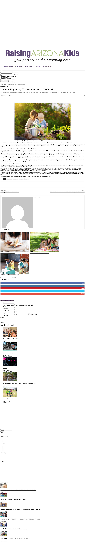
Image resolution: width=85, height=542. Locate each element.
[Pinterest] (11, 98)
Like (83, 283)
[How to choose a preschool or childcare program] (3, 526)
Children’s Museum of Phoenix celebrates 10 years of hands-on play (18, 490)
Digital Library (7, 440)
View (4, 432)
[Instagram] (4, 477)
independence (9, 178)
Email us (5, 467)
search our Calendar (7, 325)
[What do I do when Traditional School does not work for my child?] (3, 535)
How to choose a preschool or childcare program (13, 529)
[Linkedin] (7, 477)
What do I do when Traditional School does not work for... (15, 538)
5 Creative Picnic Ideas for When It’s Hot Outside (39, 253)
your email (14, 79)
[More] (20, 98)
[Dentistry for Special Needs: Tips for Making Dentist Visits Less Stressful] (3, 516)
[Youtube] (15, 477)
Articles (5, 84)
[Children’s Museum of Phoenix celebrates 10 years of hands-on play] (3, 487)
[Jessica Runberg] (1, 95)
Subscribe (82, 293)
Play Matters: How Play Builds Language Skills (9, 274)
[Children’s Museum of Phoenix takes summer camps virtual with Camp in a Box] (3, 506)
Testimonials (6, 456)
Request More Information (10, 458)
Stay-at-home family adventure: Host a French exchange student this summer (67, 192)
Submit (2, 317)
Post (1, 432)
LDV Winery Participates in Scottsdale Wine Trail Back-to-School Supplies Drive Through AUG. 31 (19, 383)
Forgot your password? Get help (8, 76)
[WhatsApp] (16, 98)
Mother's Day (15, 178)
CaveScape (5, 368)
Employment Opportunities (10, 448)
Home (1, 84)
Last (16, 312)
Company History (8, 447)
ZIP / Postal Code (33, 314)
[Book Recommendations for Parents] (14, 242)
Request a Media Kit (8, 457)
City (16, 314)
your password (15, 74)
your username (15, 72)
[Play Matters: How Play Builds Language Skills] (14, 264)
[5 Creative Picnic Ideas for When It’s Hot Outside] (44, 242)
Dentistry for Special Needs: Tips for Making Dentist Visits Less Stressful (20, 519)
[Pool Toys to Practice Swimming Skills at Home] (3, 497)
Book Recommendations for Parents (7, 253)
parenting (27, 178)
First (16, 309)
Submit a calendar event (9, 450)
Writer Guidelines (7, 449)
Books (1, 251)
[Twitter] (7, 98)
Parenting (6, 86)
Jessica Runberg (5, 95)
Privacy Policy (7, 441)
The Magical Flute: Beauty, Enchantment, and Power (12, 338)
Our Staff (6, 446)
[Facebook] (2, 98)
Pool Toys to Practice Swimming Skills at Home (13, 499)
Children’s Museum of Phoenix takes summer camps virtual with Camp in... (20, 509)
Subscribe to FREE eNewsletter (11, 439)
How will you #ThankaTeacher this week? (9, 192)
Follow (82, 285)
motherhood (21, 178)
